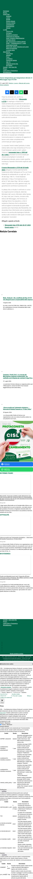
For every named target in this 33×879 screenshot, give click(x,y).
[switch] (0, 791)
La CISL (5, 30)
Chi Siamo (9, 33)
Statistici (24, 692)
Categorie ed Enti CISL (12, 64)
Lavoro (8, 18)
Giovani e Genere (10, 23)
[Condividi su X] (12, 92)
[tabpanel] (16, 758)
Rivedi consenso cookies (16, 653)
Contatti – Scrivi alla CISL (10, 67)
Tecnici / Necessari (7, 692)
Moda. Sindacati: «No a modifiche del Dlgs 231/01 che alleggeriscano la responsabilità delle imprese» (18, 298)
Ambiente (8, 16)
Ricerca (5, 13)
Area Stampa (6, 52)
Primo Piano (9, 53)
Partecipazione (10, 26)
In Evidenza (9, 59)
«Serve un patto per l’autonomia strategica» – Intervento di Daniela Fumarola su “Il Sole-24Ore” (17, 408)
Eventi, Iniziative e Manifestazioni (15, 38)
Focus (7, 57)
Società (8, 19)
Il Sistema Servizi (10, 40)
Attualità (8, 55)
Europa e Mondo (10, 21)
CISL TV (8, 62)
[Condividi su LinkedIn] (16, 92)
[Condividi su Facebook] (7, 92)
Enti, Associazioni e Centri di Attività (16, 41)
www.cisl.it (3, 712)
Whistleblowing (7, 72)
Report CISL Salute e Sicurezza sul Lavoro (17, 47)
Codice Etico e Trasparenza (10, 70)
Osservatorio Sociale (11, 45)
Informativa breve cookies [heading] (6, 664)
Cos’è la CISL (9, 31)
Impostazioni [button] (3, 694)
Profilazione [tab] (3, 789)
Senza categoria (4, 85)
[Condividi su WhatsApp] (21, 92)
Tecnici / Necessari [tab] (5, 723)
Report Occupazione (11, 48)
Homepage (6, 11)
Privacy (5, 69)
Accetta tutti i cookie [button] (16, 696)
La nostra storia (10, 50)
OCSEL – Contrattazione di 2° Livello (16, 43)
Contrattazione (10, 24)
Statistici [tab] (2, 853)
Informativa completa (6, 687)
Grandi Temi (6, 14)
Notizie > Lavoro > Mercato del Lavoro (19, 83)
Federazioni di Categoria (12, 36)
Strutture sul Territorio (12, 35)
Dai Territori (9, 65)
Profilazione (17, 692)
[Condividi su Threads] (26, 92)
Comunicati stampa (11, 60)
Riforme (8, 28)
